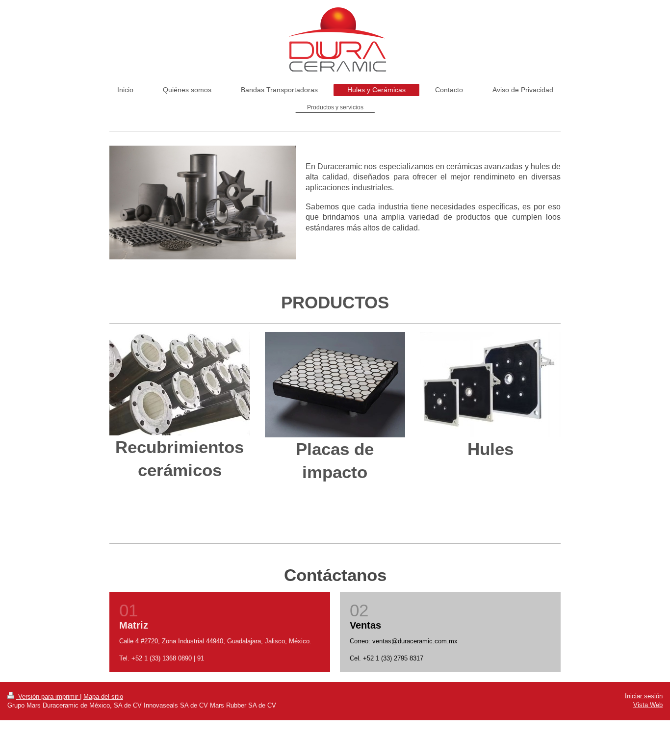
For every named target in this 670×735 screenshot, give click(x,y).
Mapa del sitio (103, 696)
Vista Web (648, 705)
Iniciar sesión (644, 696)
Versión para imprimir (48, 696)
